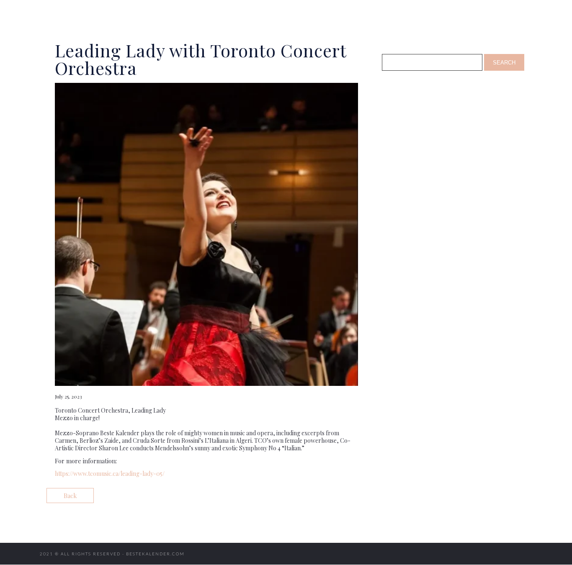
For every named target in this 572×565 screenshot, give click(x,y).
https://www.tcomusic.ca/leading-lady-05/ (110, 474)
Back (70, 495)
